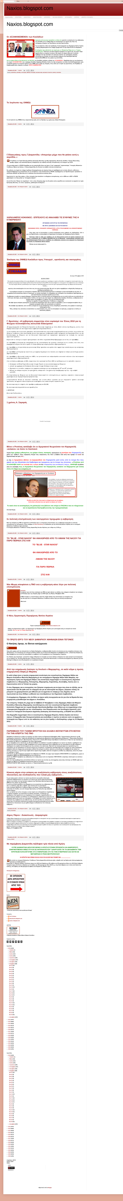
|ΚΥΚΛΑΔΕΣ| (68, 17)
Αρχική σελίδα (9, 17)
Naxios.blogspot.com (30, 8)
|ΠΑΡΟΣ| (76, 17)
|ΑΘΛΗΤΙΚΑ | (27, 17)
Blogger (50, 1187)
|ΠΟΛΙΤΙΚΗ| (18, 17)
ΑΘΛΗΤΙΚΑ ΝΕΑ (37, 17)
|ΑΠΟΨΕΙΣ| (47, 17)
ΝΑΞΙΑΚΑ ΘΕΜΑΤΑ (58, 17)
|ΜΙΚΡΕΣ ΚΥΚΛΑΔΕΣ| (87, 17)
